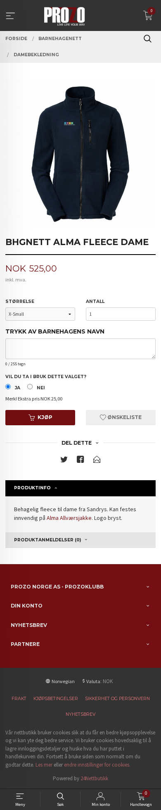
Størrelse (19, 301)
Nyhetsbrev (80, 714)
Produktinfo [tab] (32, 488)
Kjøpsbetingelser (55, 698)
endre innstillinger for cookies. (97, 764)
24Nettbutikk (94, 778)
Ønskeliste (124, 417)
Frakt (19, 698)
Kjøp (45, 417)
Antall (95, 301)
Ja (17, 388)
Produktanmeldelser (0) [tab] (47, 540)
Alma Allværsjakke (69, 518)
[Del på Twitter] (64, 461)
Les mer (44, 764)
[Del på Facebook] (80, 461)
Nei (41, 388)
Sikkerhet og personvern (117, 698)
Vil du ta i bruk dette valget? (45, 376)
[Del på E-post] (97, 461)
